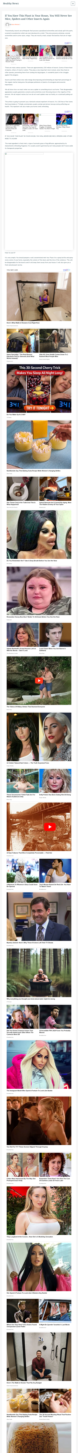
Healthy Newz (11, 3)
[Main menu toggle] (73, 4)
